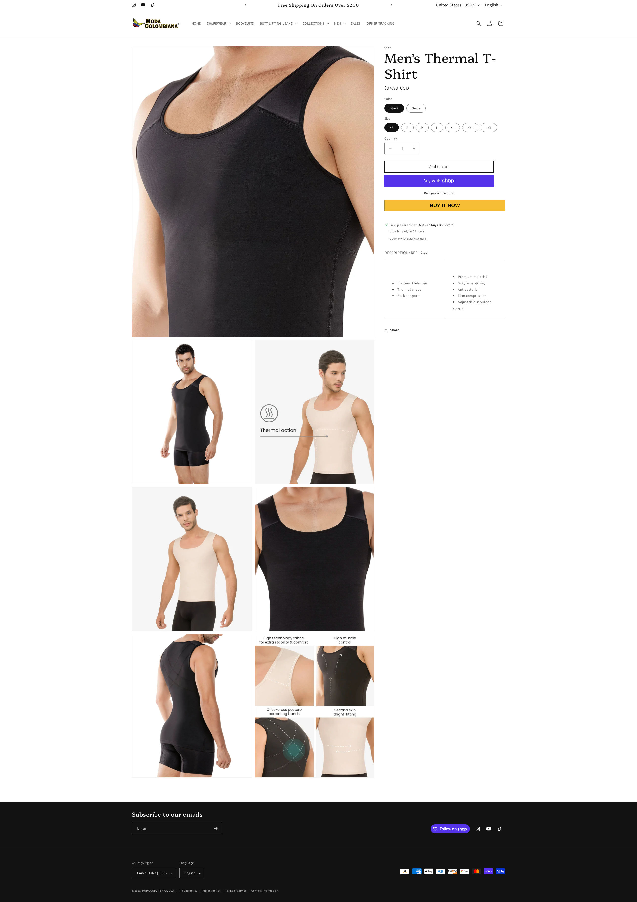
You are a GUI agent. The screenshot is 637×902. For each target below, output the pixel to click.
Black (394, 108)
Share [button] (394, 330)
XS (392, 127)
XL (453, 127)
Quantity (390, 138)
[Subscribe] (215, 828)
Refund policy (188, 890)
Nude (416, 108)
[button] (218, 23)
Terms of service (235, 890)
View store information (407, 239)
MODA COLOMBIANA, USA (158, 890)
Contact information (264, 890)
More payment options (439, 192)
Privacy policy (211, 890)
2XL (470, 127)
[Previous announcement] (245, 5)
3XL (489, 127)
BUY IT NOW (445, 205)
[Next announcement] (391, 5)
